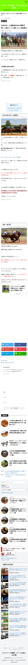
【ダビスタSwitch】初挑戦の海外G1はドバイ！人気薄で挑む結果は (18, 627)
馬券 (12, 362)
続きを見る (18, 293)
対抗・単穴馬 (13, 110)
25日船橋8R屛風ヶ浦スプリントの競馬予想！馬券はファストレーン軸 (18, 511)
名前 (4, 392)
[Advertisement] (13, 92)
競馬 (10, 362)
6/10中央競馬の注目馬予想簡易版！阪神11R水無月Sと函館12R (18, 463)
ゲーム (10, 649)
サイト (4, 402)
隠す (17, 105)
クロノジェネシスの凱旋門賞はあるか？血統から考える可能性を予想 (17, 288)
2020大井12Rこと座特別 (14, 108)
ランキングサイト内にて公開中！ (13, 157)
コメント (6, 373)
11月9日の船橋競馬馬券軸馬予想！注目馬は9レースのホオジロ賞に (18, 453)
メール (4, 397)
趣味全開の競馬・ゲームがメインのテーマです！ (14, 657)
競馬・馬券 (4, 360)
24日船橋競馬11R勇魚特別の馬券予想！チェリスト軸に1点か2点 (18, 521)
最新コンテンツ (7, 648)
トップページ (14, 648)
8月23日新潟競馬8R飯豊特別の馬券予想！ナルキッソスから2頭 (17, 531)
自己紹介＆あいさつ (17, 649)
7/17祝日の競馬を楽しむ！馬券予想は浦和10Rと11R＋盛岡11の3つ (17, 422)
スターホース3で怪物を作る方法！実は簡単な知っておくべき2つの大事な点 (17, 577)
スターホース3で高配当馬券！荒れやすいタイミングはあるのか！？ (17, 598)
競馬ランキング (4, 556)
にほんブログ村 (5, 487)
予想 (3, 362)
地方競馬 (7, 362)
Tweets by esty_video (7, 492)
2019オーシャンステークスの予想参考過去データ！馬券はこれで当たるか (17, 443)
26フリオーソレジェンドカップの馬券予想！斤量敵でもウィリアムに (17, 500)
